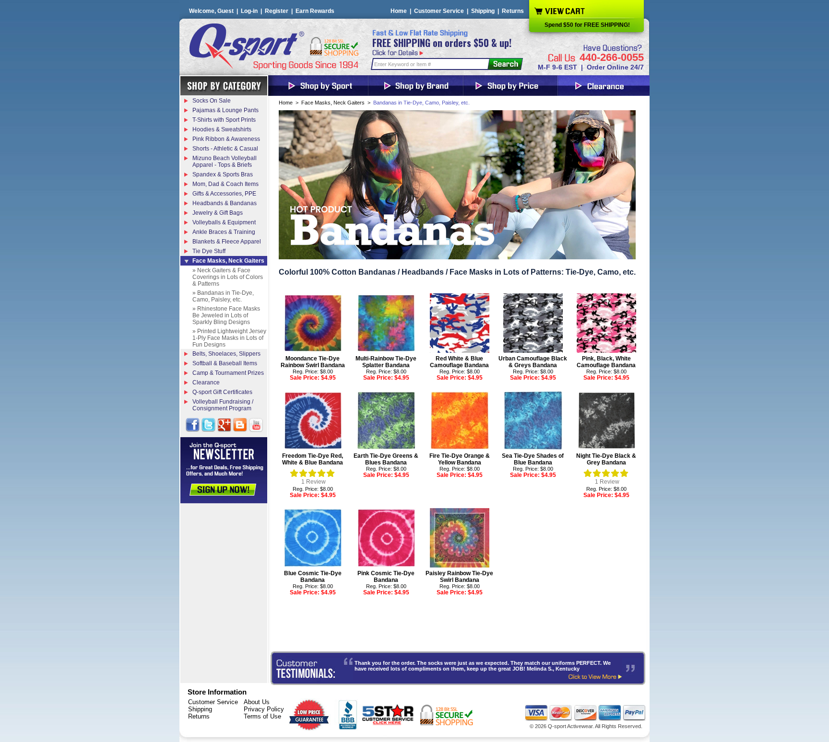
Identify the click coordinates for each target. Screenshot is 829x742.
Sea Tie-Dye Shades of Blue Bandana (533, 459)
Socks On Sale (211, 100)
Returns (513, 11)
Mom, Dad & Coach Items (225, 184)
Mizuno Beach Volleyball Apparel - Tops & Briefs (224, 161)
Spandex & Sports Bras (222, 174)
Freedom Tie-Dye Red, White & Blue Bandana (312, 459)
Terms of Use (262, 716)
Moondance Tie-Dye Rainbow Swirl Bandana (313, 362)
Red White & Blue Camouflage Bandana (459, 362)
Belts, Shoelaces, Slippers (226, 353)
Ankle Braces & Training (223, 232)
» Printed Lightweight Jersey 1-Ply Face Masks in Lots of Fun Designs (229, 338)
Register (276, 11)
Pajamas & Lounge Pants (225, 110)
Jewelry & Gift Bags (217, 212)
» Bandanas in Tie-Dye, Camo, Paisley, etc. (223, 296)
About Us (257, 702)
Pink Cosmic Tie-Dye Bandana (385, 576)
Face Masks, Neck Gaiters (333, 102)
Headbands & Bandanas (224, 203)
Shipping (483, 11)
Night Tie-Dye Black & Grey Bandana (606, 459)
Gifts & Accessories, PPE (224, 193)
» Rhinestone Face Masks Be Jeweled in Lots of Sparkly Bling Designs (226, 315)
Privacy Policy (264, 709)
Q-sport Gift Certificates (222, 392)
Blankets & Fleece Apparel (226, 241)
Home (399, 11)
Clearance (206, 382)
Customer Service (439, 11)
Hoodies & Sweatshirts (221, 129)
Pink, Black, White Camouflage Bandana (606, 362)
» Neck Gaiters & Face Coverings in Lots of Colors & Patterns (227, 277)
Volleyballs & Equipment (224, 222)
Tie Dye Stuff (208, 251)
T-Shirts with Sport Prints (224, 119)
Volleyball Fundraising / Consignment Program (222, 405)
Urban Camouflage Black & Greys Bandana (532, 362)
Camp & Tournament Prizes (228, 373)
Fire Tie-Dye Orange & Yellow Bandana (459, 459)
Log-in (249, 11)
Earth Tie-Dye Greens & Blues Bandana (386, 459)
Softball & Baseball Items (224, 363)
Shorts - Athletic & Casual (225, 148)
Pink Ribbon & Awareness (226, 139)
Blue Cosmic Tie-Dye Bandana (313, 576)
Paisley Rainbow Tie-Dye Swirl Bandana (459, 576)
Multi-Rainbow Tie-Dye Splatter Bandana (385, 362)
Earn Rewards (315, 11)
